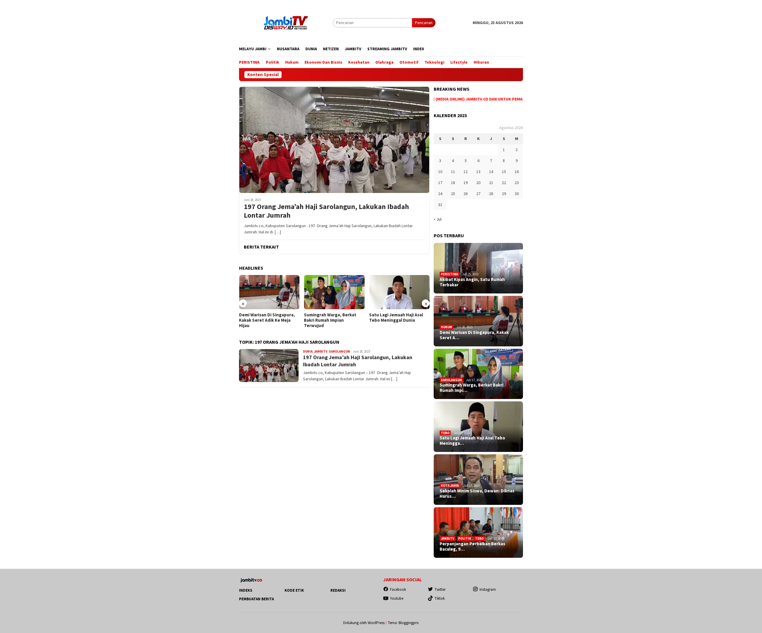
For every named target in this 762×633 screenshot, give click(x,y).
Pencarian (423, 22)
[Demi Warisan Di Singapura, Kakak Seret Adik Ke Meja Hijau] (269, 292)
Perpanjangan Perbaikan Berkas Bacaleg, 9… (472, 546)
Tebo (445, 433)
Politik (464, 538)
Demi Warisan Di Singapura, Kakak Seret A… (474, 335)
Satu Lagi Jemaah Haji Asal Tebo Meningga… (472, 440)
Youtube (396, 598)
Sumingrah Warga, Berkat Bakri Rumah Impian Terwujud (330, 320)
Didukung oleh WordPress (364, 622)
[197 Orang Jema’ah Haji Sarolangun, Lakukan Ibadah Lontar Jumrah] (334, 140)
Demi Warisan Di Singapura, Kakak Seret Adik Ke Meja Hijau (267, 320)
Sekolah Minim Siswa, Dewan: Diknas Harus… (477, 493)
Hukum (446, 327)
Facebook (398, 589)
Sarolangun (339, 351)
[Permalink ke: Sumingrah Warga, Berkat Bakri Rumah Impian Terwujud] (478, 374)
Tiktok (440, 598)
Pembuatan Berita (256, 598)
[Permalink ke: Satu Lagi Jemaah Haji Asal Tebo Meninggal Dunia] (478, 426)
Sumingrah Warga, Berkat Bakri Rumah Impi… (471, 387)
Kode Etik (294, 590)
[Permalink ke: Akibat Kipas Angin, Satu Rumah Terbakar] (478, 268)
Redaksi (338, 590)
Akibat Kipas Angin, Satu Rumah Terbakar (472, 282)
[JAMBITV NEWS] (286, 22)
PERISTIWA (449, 274)
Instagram (488, 589)
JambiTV (320, 351)
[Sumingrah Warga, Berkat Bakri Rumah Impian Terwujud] (334, 292)
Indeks (245, 590)
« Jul (437, 219)
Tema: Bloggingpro (403, 622)
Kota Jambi (450, 485)
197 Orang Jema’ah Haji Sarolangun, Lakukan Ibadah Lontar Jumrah (326, 211)
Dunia (308, 351)
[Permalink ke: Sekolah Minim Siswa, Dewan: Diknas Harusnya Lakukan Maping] (478, 479)
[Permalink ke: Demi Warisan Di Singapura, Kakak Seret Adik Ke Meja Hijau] (478, 321)
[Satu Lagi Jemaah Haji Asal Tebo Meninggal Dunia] (399, 292)
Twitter (440, 589)
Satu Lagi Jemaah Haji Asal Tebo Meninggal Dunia (396, 317)
